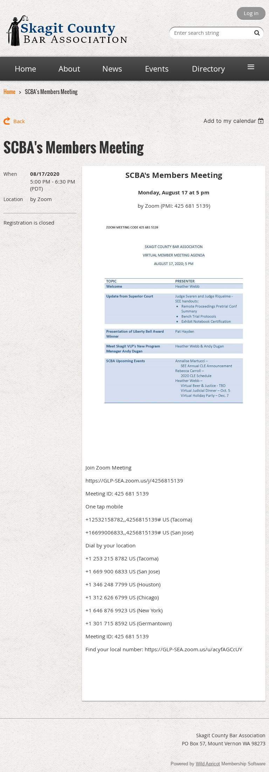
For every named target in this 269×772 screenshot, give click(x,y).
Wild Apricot (208, 763)
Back (19, 121)
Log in (251, 12)
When (10, 174)
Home (9, 91)
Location (13, 199)
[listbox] (234, 121)
